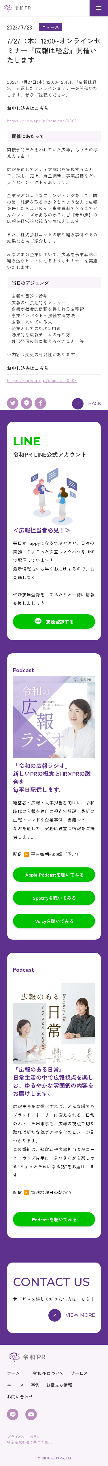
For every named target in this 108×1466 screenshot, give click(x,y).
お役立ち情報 (59, 1385)
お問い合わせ (20, 1397)
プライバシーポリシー (25, 1436)
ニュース (15, 1385)
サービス (79, 1373)
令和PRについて (48, 1373)
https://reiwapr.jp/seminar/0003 (42, 120)
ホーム (13, 1373)
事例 (35, 1385)
